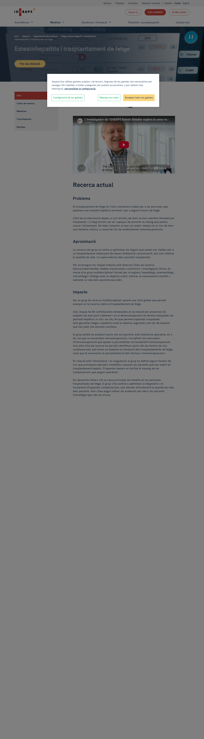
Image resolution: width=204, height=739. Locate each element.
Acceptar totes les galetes (139, 97)
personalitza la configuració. (80, 88)
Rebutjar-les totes (109, 97)
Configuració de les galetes (68, 97)
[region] (103, 90)
